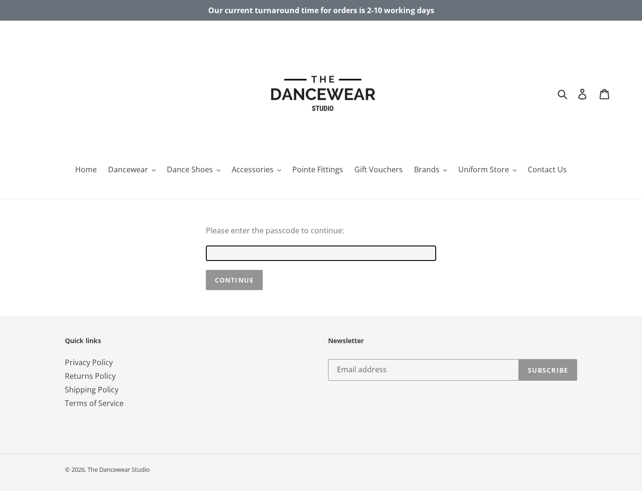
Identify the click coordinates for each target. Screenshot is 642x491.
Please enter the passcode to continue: (275, 230)
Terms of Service (94, 403)
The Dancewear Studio (118, 469)
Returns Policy (90, 376)
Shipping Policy (91, 389)
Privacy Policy (89, 362)
